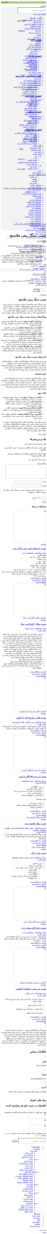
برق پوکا (38, 30)
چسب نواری (36, 154)
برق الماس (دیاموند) (30, 127)
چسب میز (37, 152)
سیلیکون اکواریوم (35, 175)
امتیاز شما (41, 460)
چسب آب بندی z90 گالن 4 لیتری (32, 776)
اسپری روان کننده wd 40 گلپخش (34, 224)
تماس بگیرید (17, 224)
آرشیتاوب (37, 1135)
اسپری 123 (33, 53)
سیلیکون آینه (36, 173)
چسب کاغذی (32, 160)
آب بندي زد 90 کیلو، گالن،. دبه (26, 102)
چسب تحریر (28, 1168)
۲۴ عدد (32, 557)
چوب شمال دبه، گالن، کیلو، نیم (26, 133)
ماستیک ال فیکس (30, 114)
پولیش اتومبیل (28, 1188)
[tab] (21, 289)
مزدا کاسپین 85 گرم (30, 93)
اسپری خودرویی (27, 1191)
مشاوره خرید (41, 175)
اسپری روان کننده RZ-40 (32, 20)
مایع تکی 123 (28, 1155)
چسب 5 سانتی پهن (34, 72)
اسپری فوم (37, 22)
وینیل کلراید (34, 565)
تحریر (35, 158)
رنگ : (44, 559)
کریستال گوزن (31, 164)
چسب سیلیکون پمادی (25, 1178)
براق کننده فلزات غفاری (32, 28)
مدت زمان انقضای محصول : (35, 572)
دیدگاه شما (41, 463)
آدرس (43, 1087)
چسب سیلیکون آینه (26, 1174)
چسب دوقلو (28, 1195)
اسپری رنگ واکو (35, 18)
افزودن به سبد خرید (39, 274)
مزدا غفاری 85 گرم (30, 91)
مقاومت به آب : (40, 567)
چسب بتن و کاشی (26, 1207)
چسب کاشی (36, 145)
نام (44, 482)
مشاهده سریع (41, 582)
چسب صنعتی (34, 111)
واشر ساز (33, 97)
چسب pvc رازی (40, 230)
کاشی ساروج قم (18, 722)
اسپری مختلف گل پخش (32, 24)
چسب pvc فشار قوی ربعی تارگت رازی (29, 548)
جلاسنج (7, 828)
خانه (44, 188)
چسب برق (29, 1165)
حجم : (43, 561)
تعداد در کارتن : (40, 557)
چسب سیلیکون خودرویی (24, 1176)
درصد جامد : (41, 576)
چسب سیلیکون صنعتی (25, 1182)
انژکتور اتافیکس (35, 26)
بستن (44, 1232)
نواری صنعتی (32, 168)
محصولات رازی (27, 553)
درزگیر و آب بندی (27, 1205)
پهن (35, 156)
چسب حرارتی (28, 1199)
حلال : (43, 563)
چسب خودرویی (33, 95)
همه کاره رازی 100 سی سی (27, 143)
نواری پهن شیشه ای (26, 1163)
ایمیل (43, 486)
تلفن (44, 1061)
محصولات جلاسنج (35, 283)
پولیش (39, 35)
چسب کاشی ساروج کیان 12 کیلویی (31, 718)
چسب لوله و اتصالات (25, 1209)
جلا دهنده (38, 43)
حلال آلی (38, 563)
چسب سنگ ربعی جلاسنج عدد (33, 270)
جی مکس (33, 177)
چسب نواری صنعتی (26, 1170)
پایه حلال (30, 1197)
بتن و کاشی (29, 722)
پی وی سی (37, 37)
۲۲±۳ (35, 576)
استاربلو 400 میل (31, 58)
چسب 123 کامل (27, 1157)
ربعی (39, 561)
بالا (33, 567)
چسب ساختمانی (33, 129)
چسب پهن (37, 79)
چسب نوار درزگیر (38, 853)
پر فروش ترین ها (35, 33)
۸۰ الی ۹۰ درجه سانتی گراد (23, 570)
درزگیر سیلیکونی (40, 781)
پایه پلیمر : (42, 565)
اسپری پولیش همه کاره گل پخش (25, 87)
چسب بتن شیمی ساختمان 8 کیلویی (31, 989)
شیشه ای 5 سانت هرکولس (27, 162)
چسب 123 (37, 49)
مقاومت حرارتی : (39, 570)
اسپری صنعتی (28, 1201)
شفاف (39, 559)
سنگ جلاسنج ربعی (30, 108)
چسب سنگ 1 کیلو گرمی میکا (33, 624)
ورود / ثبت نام (35, 1226)
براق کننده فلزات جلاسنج (28, 125)
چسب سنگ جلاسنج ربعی (35, 823)
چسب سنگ (33, 106)
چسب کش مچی (35, 148)
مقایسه (37, 1224)
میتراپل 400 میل (31, 70)
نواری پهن (33, 166)
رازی (39, 171)
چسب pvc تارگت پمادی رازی (33, 928)
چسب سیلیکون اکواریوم (29, 75)
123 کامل (33, 51)
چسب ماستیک (36, 150)
